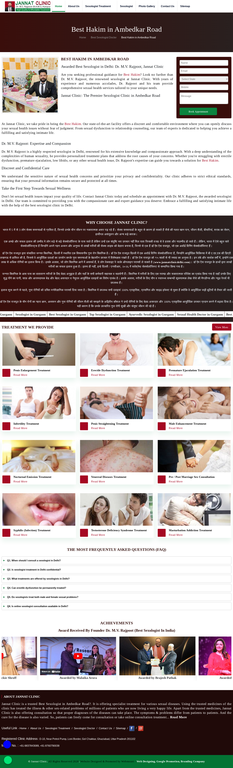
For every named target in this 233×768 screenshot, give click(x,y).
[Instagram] (140, 728)
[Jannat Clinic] (27, 6)
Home (58, 6)
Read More (179, 717)
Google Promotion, (168, 761)
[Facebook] (131, 728)
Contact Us (167, 6)
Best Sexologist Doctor (104, 37)
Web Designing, (146, 761)
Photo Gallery (147, 6)
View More (221, 327)
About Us (73, 6)
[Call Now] (7, 747)
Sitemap (185, 6)
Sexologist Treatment (98, 6)
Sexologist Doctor (84, 728)
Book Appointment (198, 111)
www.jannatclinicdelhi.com (172, 262)
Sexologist (126, 6)
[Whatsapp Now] (8, 760)
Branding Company (193, 761)
